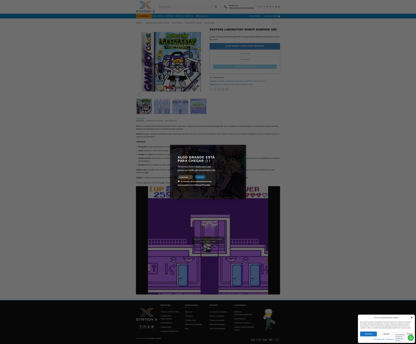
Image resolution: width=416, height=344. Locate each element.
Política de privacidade (391, 339)
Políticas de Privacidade (202, 185)
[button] (412, 317)
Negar (386, 334)
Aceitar (368, 334)
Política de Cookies (379, 339)
